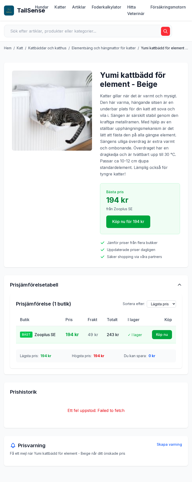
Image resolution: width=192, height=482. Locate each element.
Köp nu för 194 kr (128, 221)
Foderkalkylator (106, 7)
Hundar (41, 7)
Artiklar (79, 7)
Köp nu (162, 334)
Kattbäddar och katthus (47, 48)
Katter (60, 7)
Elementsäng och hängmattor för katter (104, 48)
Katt (20, 48)
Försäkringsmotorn (168, 7)
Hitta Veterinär (135, 10)
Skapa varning (169, 444)
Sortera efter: (134, 304)
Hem (8, 48)
